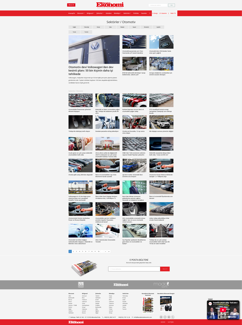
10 (98, 251)
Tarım (74, 32)
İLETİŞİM (170, 322)
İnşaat (134, 27)
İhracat (97, 301)
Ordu (83, 303)
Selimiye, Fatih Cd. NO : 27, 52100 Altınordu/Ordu (85, 317)
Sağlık (74, 27)
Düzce (84, 313)
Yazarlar (144, 13)
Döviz (70, 301)
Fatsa (110, 307)
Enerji (98, 27)
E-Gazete (163, 13)
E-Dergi (155, 13)
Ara (172, 5)
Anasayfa (71, 13)
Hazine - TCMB (73, 305)
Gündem (109, 13)
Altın (70, 296)
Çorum (84, 311)
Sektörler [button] (126, 13)
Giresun (84, 296)
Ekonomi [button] (80, 13)
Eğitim (97, 311)
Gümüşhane (85, 305)
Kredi (97, 299)
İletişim (122, 27)
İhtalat (97, 303)
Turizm (86, 32)
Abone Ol (71, 5)
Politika (136, 13)
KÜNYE (163, 322)
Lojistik (158, 27)
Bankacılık (71, 298)
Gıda (110, 27)
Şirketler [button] (99, 13)
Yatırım (70, 311)
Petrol (70, 307)
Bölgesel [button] (90, 13)
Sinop (83, 307)
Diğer (70, 309)
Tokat (110, 309)
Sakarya (84, 309)
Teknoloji (86, 27)
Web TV (173, 13)
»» (108, 251)
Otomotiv (146, 27)
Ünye (110, 296)
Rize (83, 298)
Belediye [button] (117, 13)
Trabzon (84, 299)
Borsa (70, 299)
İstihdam (71, 313)
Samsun (84, 301)
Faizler (70, 303)
